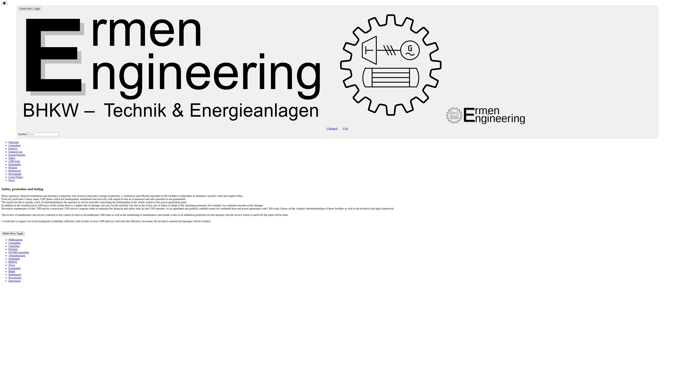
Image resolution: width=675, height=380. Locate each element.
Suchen (22, 134)
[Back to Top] (4, 3)
